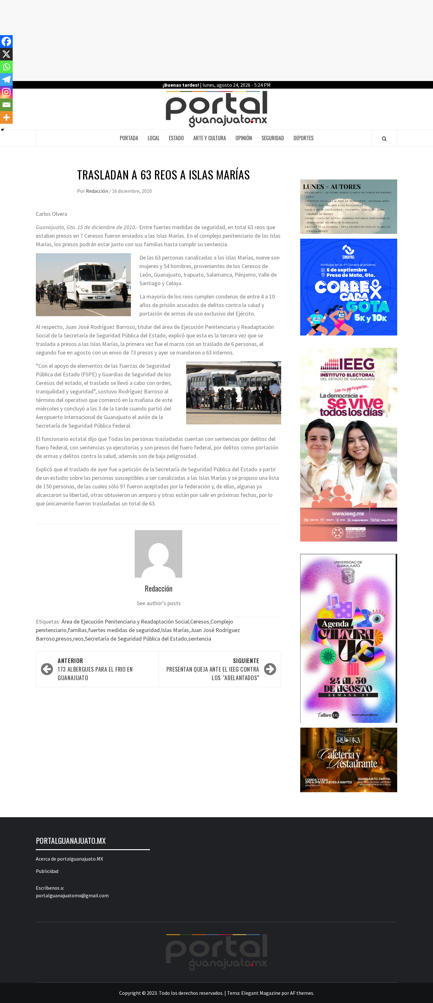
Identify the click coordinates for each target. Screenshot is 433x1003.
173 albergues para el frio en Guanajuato (95, 669)
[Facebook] (6, 41)
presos (64, 638)
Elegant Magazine (261, 993)
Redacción (97, 191)
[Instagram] (6, 92)
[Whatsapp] (6, 66)
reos (78, 638)
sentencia (199, 638)
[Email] (6, 104)
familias (77, 630)
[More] (6, 117)
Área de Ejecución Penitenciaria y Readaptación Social (125, 621)
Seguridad (273, 138)
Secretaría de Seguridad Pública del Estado (136, 638)
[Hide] (2, 129)
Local (153, 138)
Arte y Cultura (209, 138)
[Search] (384, 138)
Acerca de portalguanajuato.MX (69, 859)
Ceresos (199, 621)
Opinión (244, 138)
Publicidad (47, 871)
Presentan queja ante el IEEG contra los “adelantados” (212, 669)
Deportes (303, 138)
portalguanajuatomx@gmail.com (72, 895)
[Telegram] (6, 79)
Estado (176, 138)
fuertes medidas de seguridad (124, 630)
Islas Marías (175, 630)
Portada (129, 138)
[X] (6, 54)
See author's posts (159, 603)
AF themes (301, 993)
